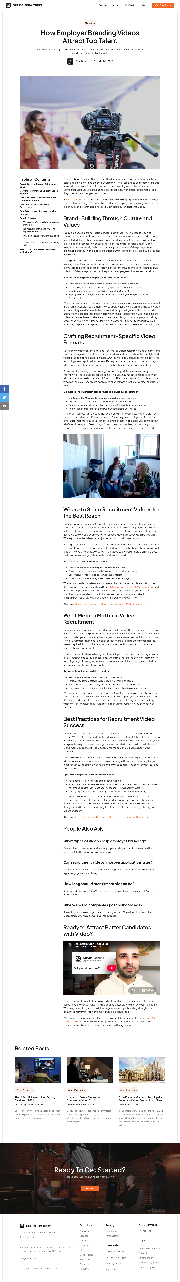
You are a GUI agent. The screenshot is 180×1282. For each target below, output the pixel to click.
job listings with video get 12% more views (131, 586)
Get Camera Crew (76, 199)
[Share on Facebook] (4, 389)
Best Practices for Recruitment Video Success (39, 212)
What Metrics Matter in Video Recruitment (34, 206)
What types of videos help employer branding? (41, 223)
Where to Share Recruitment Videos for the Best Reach (38, 199)
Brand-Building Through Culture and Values (38, 185)
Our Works (130, 5)
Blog (143, 5)
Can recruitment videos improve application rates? (39, 230)
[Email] (4, 406)
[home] (24, 5)
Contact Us (90, 1188)
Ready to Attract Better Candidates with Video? (38, 250)
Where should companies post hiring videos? (41, 244)
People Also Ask (28, 218)
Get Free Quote (163, 5)
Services (103, 5)
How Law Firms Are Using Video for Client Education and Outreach (111, 816)
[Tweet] (4, 397)
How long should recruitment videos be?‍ (41, 237)
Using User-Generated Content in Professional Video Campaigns (111, 603)
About (116, 5)
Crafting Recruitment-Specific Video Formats (39, 192)
